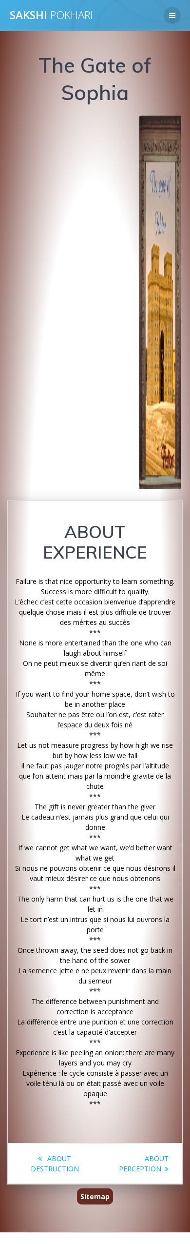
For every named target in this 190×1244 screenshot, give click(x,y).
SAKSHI (51, 15)
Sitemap (95, 1196)
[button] (30, 302)
